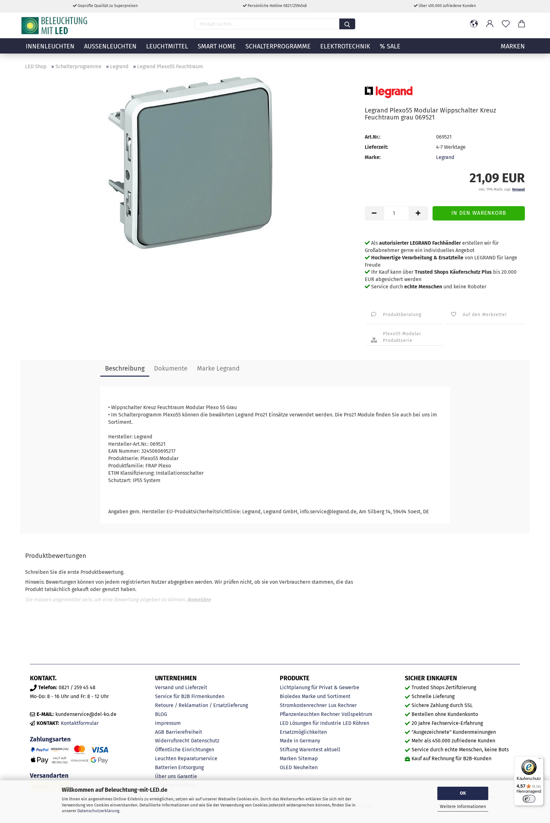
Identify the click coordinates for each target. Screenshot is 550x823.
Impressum (168, 723)
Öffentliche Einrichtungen (184, 750)
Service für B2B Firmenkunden (189, 696)
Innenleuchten (50, 46)
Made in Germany (300, 741)
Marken (288, 758)
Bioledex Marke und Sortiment (315, 696)
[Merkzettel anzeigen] (506, 24)
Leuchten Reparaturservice (186, 758)
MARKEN (513, 46)
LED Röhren (356, 723)
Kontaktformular (80, 723)
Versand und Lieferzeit (181, 687)
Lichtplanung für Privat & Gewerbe (319, 687)
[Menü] (540, 760)
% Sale (390, 46)
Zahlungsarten (50, 739)
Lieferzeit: (376, 147)
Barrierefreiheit (184, 732)
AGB (159, 732)
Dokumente (170, 368)
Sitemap (308, 758)
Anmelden (199, 599)
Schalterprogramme (278, 46)
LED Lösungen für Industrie (310, 723)
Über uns (165, 776)
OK (463, 793)
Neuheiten (305, 767)
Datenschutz (205, 741)
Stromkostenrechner (303, 705)
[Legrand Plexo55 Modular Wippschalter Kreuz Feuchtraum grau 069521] (190, 162)
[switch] (529, 799)
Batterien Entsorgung (179, 767)
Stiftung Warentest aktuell (310, 750)
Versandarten (49, 775)
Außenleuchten (110, 46)
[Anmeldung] (490, 24)
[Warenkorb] (522, 24)
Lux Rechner (342, 705)
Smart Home (217, 46)
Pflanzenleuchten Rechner (310, 714)
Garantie (187, 776)
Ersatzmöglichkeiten (303, 732)
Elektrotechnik (345, 46)
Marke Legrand (218, 368)
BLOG (161, 714)
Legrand (445, 157)
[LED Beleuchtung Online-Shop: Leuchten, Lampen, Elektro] (55, 25)
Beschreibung (125, 368)
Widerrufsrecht (172, 741)
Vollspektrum (357, 714)
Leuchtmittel (167, 46)
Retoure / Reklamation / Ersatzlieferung (201, 705)
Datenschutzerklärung (98, 810)
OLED (286, 767)
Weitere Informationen (463, 806)
